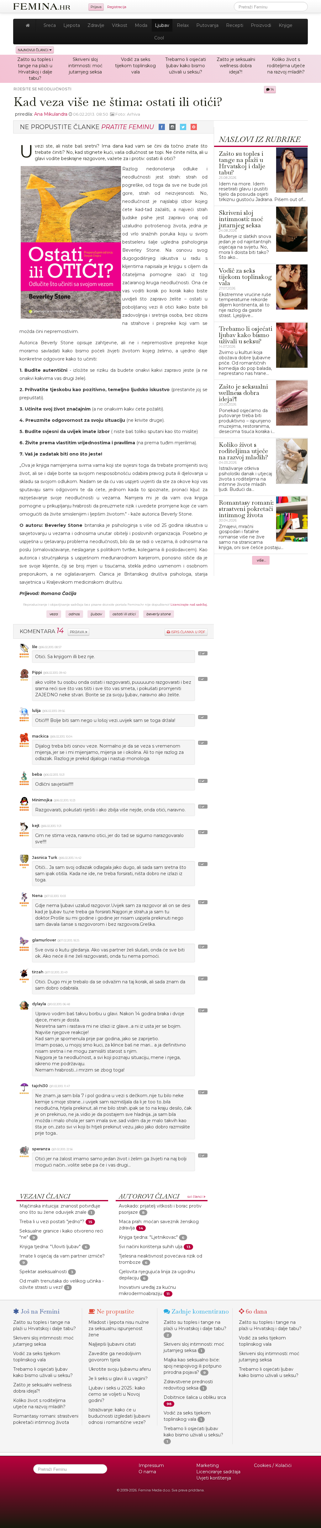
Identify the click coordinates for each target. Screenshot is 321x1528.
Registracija (116, 7)
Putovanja (207, 25)
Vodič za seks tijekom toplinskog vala (135, 66)
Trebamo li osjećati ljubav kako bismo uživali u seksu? (185, 66)
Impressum (151, 1465)
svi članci (195, 1197)
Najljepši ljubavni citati (112, 1344)
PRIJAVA (77, 632)
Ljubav (162, 25)
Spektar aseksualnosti (43, 1271)
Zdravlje (95, 25)
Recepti (234, 25)
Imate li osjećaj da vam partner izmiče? (62, 1256)
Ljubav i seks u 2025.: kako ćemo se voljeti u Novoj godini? (116, 1394)
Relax (183, 25)
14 (272, 90)
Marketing (207, 1465)
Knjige (285, 25)
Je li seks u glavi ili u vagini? (118, 1378)
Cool (159, 38)
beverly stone (158, 614)
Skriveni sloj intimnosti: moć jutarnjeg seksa (85, 66)
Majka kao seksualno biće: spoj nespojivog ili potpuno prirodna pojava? (193, 1366)
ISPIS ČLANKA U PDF (187, 632)
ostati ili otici (124, 614)
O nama (147, 1472)
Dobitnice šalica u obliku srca (195, 1397)
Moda (141, 25)
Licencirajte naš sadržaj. (189, 604)
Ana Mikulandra (50, 114)
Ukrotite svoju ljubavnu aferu (119, 1369)
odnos (74, 614)
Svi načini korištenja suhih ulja (150, 1246)
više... (261, 560)
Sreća (50, 25)
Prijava (96, 7)
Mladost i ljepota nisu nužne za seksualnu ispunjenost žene (118, 1328)
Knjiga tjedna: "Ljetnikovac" (148, 1237)
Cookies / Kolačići (273, 1465)
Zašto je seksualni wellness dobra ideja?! (236, 66)
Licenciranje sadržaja (218, 1472)
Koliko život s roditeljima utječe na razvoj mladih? (286, 66)
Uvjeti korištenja (213, 1478)
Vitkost (119, 25)
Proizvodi (261, 25)
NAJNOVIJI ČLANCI (33, 50)
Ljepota (71, 25)
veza (54, 614)
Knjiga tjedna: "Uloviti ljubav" (50, 1246)
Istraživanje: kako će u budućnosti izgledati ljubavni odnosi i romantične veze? (119, 1416)
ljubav (96, 614)
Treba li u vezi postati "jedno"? (51, 1221)
